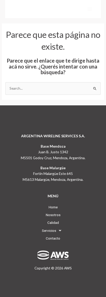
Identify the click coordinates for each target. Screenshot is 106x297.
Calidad (53, 222)
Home (53, 207)
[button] (53, 230)
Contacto (53, 238)
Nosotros (53, 215)
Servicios (49, 230)
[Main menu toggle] (90, 9)
